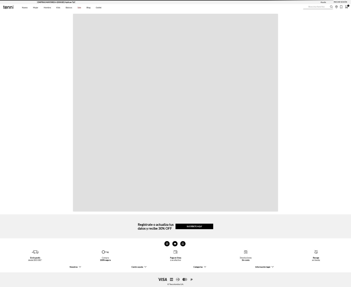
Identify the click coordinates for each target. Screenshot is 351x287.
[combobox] (318, 7)
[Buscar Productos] (305, 7)
